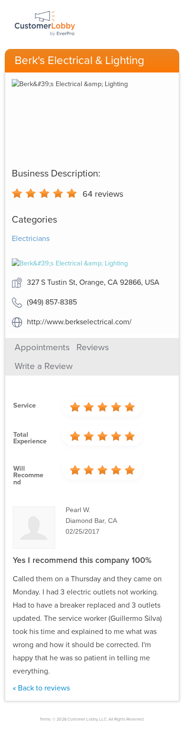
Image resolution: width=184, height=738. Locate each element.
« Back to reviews (41, 688)
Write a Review (44, 366)
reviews (103, 194)
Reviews (92, 347)
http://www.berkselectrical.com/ (79, 322)
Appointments (42, 347)
